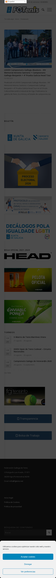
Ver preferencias (28, 571)
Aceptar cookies (28, 557)
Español (10, 2)
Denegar (28, 564)
